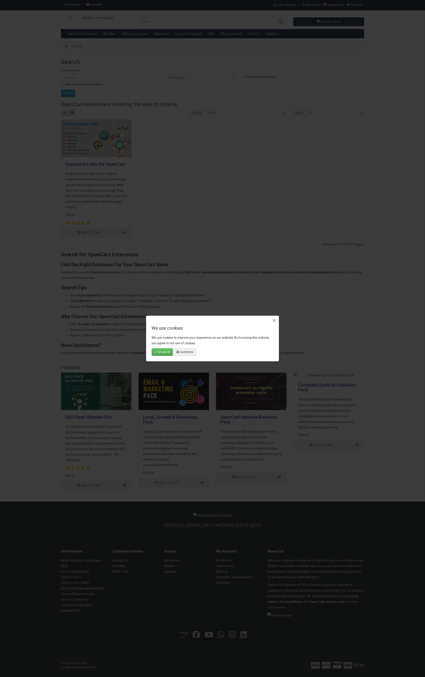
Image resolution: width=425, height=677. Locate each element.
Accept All (163, 352)
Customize (186, 352)
